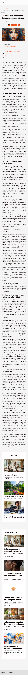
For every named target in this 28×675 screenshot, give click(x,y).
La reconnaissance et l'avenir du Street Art (13, 57)
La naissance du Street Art (10, 46)
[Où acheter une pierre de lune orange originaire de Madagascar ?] (14, 589)
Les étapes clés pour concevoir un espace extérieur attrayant (13, 497)
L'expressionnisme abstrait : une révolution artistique (13, 648)
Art (7, 9)
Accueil (2, 9)
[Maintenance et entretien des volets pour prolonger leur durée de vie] (14, 614)
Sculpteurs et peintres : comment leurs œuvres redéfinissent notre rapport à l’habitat (13, 476)
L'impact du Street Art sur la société (12, 51)
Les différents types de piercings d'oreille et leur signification (13, 575)
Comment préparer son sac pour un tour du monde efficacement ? (14, 517)
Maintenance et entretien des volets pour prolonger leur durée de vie (13, 624)
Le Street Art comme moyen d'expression (13, 49)
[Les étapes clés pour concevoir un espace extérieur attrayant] (14, 488)
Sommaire (7, 44)
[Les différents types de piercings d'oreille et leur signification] (14, 565)
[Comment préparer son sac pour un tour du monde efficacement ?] (14, 507)
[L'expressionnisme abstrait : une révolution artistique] (14, 638)
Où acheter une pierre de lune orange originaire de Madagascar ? (13, 599)
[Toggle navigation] (3, 2)
